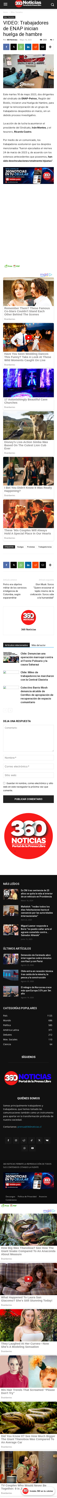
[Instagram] (16, 1140)
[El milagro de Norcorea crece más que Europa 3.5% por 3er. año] (10, 991)
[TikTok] (31, 1140)
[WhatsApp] (21, 47)
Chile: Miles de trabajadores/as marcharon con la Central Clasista (37, 676)
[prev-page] (5, 710)
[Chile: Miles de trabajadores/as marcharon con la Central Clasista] (11, 676)
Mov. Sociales (17, 12)
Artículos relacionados (16, 645)
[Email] (43, 47)
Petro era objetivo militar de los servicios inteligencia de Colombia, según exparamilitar (15, 591)
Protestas (31, 547)
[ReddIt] (35, 47)
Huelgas (20, 547)
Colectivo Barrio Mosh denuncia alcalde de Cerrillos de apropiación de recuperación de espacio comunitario (37, 695)
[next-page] (10, 710)
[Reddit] (24, 1140)
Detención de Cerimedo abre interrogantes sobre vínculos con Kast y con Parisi (36, 958)
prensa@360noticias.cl (29, 1126)
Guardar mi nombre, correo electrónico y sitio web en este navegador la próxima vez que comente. (28, 787)
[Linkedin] (28, 47)
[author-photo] (28, 625)
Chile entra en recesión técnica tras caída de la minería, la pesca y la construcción (37, 974)
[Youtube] (32, 1148)
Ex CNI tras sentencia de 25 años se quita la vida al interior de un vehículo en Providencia (37, 893)
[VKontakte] (47, 1140)
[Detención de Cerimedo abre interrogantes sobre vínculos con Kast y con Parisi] (10, 959)
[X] (13, 47)
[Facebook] (6, 47)
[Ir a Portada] (28, 1078)
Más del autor (39, 645)
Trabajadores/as (45, 547)
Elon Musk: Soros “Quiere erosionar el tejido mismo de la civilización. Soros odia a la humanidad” (42, 591)
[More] (50, 47)
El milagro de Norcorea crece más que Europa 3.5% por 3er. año (36, 990)
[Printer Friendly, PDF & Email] (12, 267)
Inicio (5, 12)
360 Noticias (12, 39)
